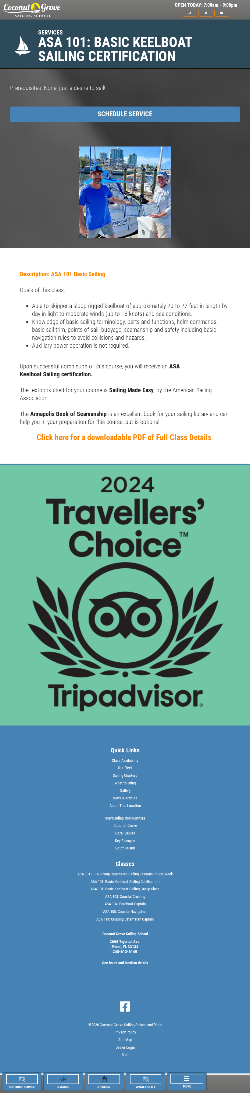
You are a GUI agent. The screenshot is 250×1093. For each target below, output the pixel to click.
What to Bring (125, 783)
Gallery (125, 790)
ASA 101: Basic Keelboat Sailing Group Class (125, 889)
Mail (125, 1054)
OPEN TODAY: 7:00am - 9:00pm (206, 5)
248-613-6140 (125, 951)
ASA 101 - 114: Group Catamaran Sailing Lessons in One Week (125, 874)
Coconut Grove (125, 825)
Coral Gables (125, 833)
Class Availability (125, 760)
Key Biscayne (125, 840)
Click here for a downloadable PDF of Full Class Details (125, 437)
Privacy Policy (125, 1032)
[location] (205, 13)
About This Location (125, 805)
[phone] (190, 13)
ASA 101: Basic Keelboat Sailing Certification (125, 881)
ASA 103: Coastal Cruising (125, 896)
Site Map (125, 1039)
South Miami (125, 848)
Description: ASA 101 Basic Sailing (62, 274)
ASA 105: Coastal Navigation (125, 911)
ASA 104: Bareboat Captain (125, 904)
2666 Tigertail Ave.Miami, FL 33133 (125, 944)
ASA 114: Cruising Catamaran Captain (125, 919)
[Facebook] (125, 1007)
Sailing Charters (125, 775)
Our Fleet (125, 767)
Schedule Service (125, 114)
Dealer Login (125, 1047)
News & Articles (125, 798)
